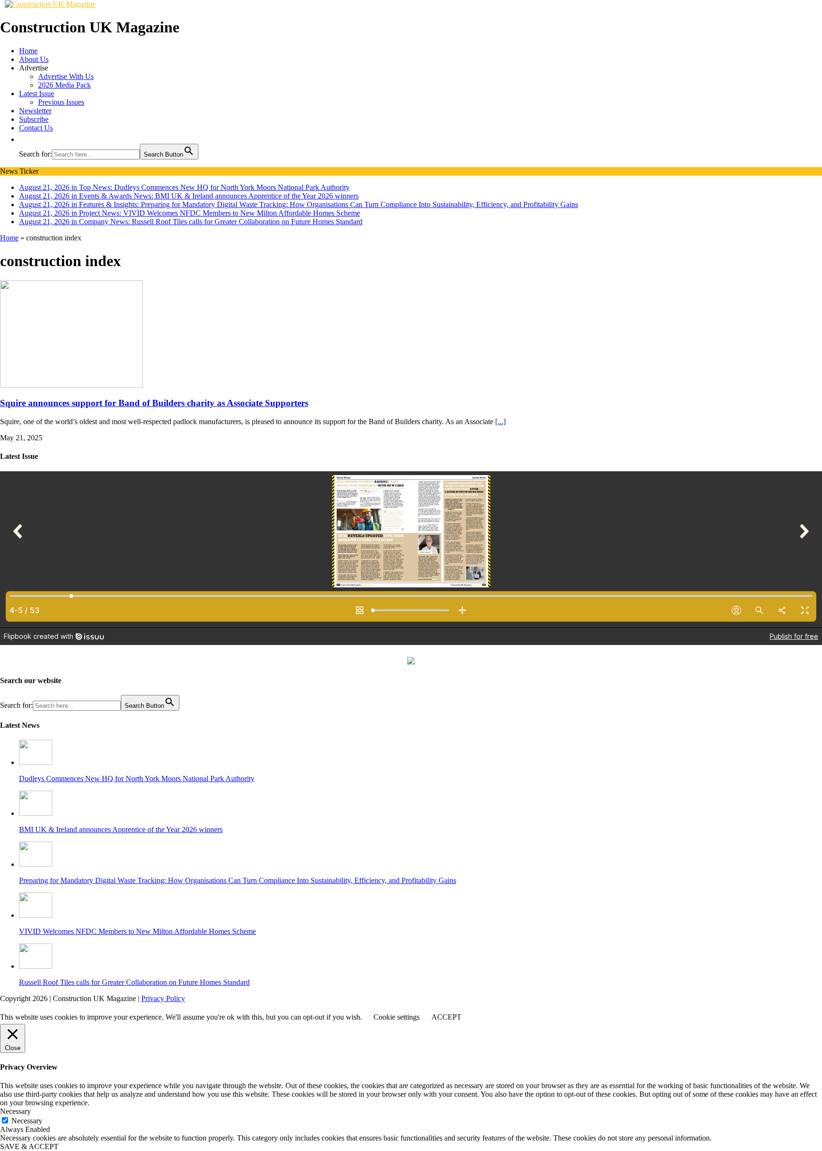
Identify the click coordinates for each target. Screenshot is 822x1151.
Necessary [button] (15, 1111)
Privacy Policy (163, 998)
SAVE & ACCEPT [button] (29, 1146)
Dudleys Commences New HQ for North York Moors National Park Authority (136, 778)
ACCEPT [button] (446, 1017)
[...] (500, 421)
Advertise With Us (66, 76)
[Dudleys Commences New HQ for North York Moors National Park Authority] (35, 762)
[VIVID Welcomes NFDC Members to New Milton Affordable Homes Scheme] (35, 915)
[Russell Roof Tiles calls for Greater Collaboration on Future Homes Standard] (35, 966)
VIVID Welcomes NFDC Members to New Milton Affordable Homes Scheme (137, 931)
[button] (24, 139)
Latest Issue (36, 93)
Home (28, 51)
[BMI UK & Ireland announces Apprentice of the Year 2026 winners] (35, 813)
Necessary (26, 1121)
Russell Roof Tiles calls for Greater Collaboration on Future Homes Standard (134, 982)
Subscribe (34, 119)
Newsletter (35, 111)
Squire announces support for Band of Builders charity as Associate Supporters (154, 403)
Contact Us (36, 128)
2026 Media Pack (64, 85)
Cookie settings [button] (396, 1017)
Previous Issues (61, 102)
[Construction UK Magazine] (50, 4)
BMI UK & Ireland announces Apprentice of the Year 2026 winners (121, 829)
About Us (34, 59)
